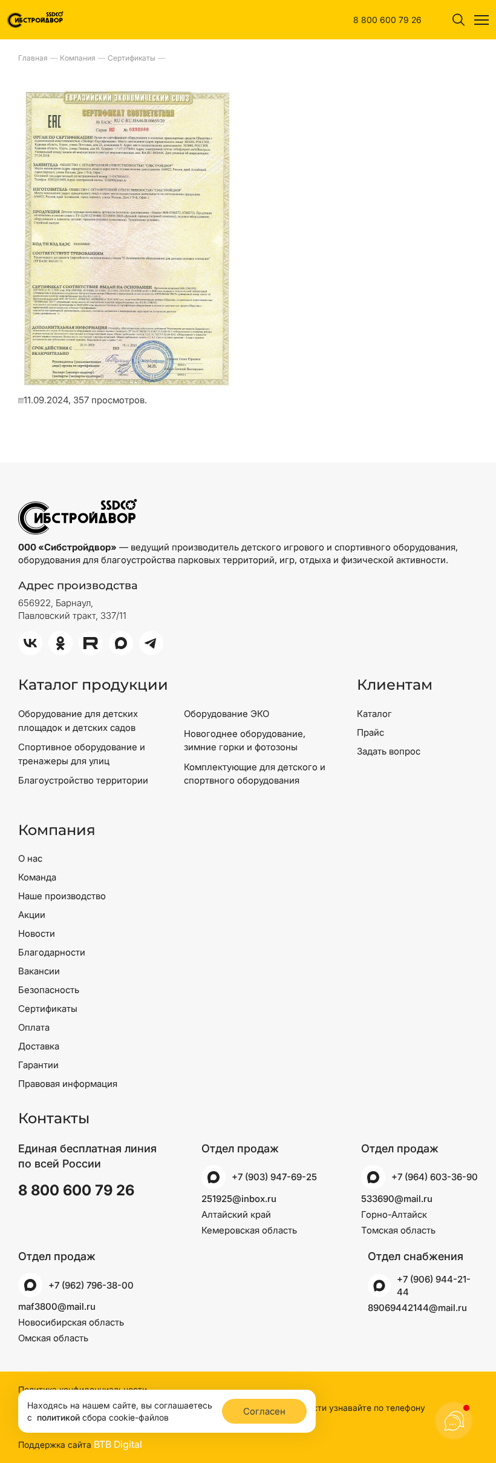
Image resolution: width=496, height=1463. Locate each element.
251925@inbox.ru (238, 1198)
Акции (31, 914)
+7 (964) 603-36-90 (434, 1177)
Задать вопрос (388, 751)
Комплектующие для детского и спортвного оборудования (254, 774)
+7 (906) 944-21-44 (434, 1285)
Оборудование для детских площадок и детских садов (78, 720)
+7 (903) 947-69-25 (274, 1177)
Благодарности (51, 952)
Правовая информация (67, 1083)
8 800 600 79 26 (387, 20)
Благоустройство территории (83, 780)
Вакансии (39, 971)
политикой (58, 1417)
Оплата (34, 1027)
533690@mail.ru (396, 1198)
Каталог (374, 713)
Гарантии (38, 1065)
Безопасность (48, 990)
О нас (30, 858)
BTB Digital (118, 1444)
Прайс (370, 732)
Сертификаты (47, 1008)
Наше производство (62, 896)
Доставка (38, 1046)
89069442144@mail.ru (417, 1307)
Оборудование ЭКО (226, 713)
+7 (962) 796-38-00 (91, 1285)
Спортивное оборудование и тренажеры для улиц (81, 754)
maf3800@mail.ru (57, 1306)
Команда (37, 877)
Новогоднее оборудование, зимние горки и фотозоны (244, 740)
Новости (36, 933)
